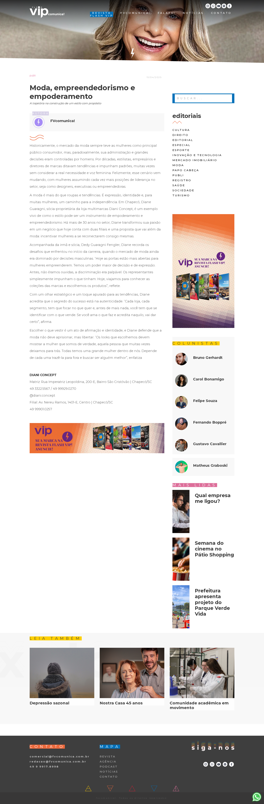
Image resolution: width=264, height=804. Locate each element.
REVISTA (107, 756)
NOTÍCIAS (193, 13)
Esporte (181, 150)
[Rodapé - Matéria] (97, 438)
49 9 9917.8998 (44, 766)
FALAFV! (166, 13)
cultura (181, 130)
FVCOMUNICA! (135, 13)
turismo (181, 195)
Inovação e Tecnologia (197, 155)
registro (181, 180)
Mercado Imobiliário (194, 160)
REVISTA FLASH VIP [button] (101, 14)
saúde (178, 185)
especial (181, 145)
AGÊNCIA (108, 761)
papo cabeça (185, 170)
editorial (182, 140)
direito (180, 135)
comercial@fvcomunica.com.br (60, 756)
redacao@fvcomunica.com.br (58, 761)
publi (178, 175)
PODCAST (109, 766)
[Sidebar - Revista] (203, 271)
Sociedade (183, 190)
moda (178, 165)
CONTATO (221, 13)
